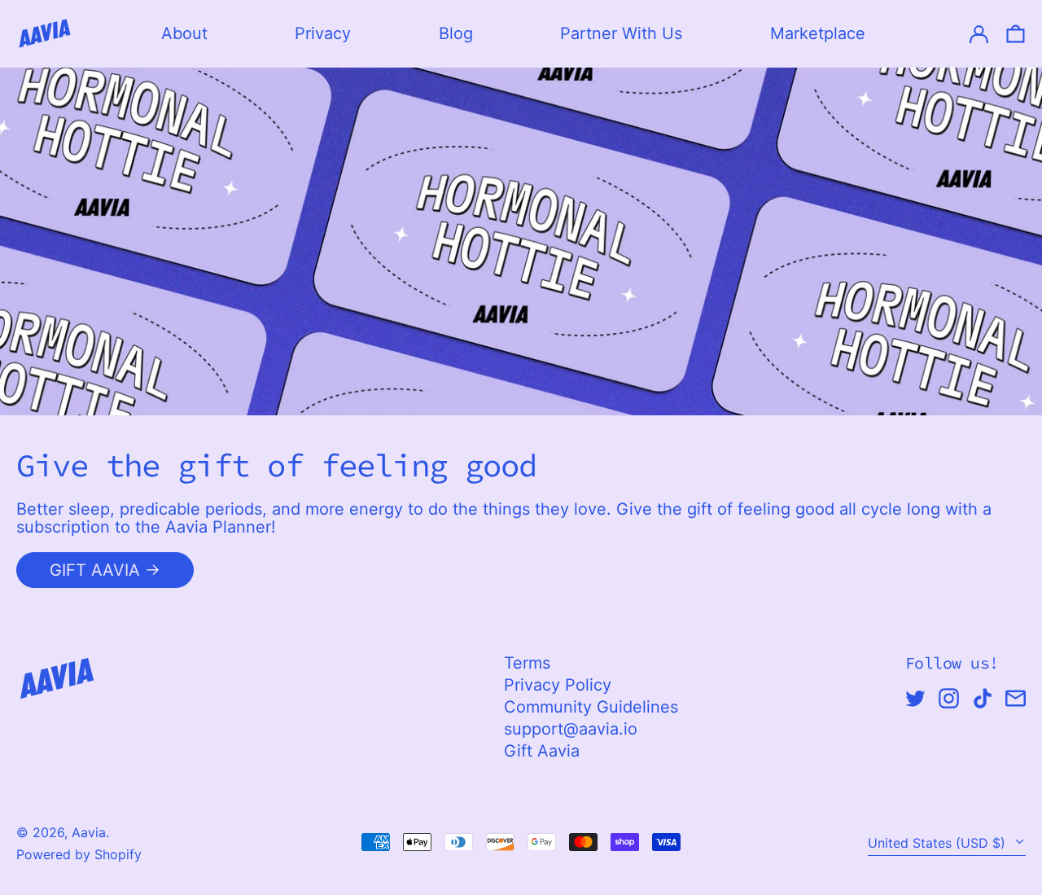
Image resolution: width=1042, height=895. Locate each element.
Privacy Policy (557, 685)
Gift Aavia (542, 751)
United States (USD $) (938, 843)
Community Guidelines (591, 707)
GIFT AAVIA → (105, 570)
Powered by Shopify (79, 854)
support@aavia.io (570, 729)
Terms (527, 663)
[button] (1015, 33)
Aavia (89, 832)
